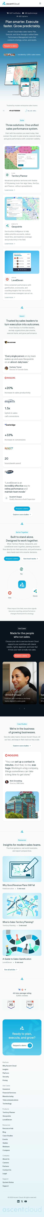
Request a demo (10, 46)
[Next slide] (24, 708)
